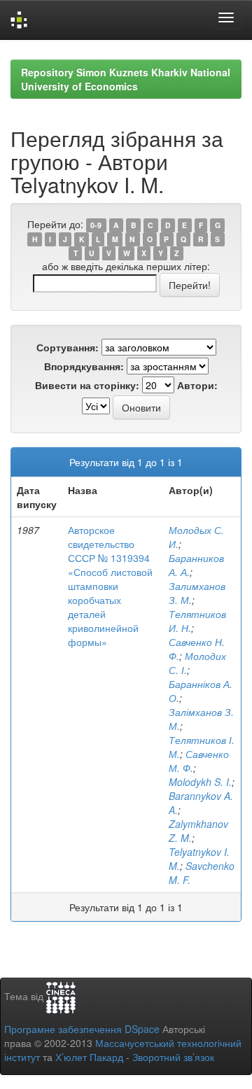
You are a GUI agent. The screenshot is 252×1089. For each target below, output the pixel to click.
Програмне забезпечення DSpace (82, 1029)
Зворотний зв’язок (173, 1057)
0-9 (96, 225)
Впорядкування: (84, 366)
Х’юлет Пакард (89, 1057)
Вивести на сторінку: (87, 385)
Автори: (197, 385)
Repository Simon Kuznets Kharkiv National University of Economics (125, 79)
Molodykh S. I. (200, 782)
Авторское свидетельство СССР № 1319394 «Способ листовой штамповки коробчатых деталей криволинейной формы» (110, 586)
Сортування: (67, 347)
